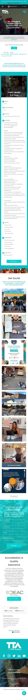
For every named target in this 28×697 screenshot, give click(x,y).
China (11, 52)
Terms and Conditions (14, 683)
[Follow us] (19, 655)
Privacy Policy (14, 684)
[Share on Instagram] (9, 655)
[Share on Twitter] (14, 655)
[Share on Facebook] (4, 655)
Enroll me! (14, 39)
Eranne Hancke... (8, 616)
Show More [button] (14, 496)
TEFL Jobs (5, 52)
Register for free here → (14, 3)
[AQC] (14, 593)
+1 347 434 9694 (14, 672)
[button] (14, 301)
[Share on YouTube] (24, 655)
